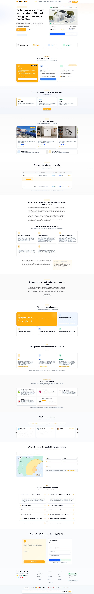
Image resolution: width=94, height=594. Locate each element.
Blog (56, 1)
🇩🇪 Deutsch (45, 587)
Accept (69, 591)
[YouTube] (22, 577)
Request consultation (54, 560)
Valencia (49, 579)
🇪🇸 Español (41, 587)
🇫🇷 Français (55, 587)
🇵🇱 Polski (68, 587)
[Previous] (16, 432)
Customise (65, 591)
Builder (44, 1)
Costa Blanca (50, 574)
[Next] (78, 432)
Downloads (59, 579)
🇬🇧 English (37, 587)
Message (52, 553)
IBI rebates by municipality (43, 366)
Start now (46, 109)
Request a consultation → (71, 470)
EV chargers (39, 579)
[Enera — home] (22, 1)
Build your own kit (40, 574)
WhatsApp (66, 560)
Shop (48, 1)
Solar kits (38, 576)
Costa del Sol (50, 576)
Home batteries (39, 577)
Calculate (20, 29)
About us (59, 574)
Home (36, 1)
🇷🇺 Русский (59, 587)
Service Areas (52, 1)
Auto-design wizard (40, 573)
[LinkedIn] (18, 577)
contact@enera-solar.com (73, 580)
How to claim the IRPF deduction (23, 366)
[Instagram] (20, 577)
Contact (59, 1)
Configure (29, 29)
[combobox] (69, 2)
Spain (48, 573)
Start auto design (33, 561)
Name (50, 542)
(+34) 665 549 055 (72, 579)
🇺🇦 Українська (64, 587)
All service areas (50, 582)
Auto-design (40, 1)
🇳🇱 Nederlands (50, 587)
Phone (50, 546)
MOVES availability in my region (64, 366)
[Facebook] (16, 577)
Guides (59, 577)
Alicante (49, 577)
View (69, 175)
